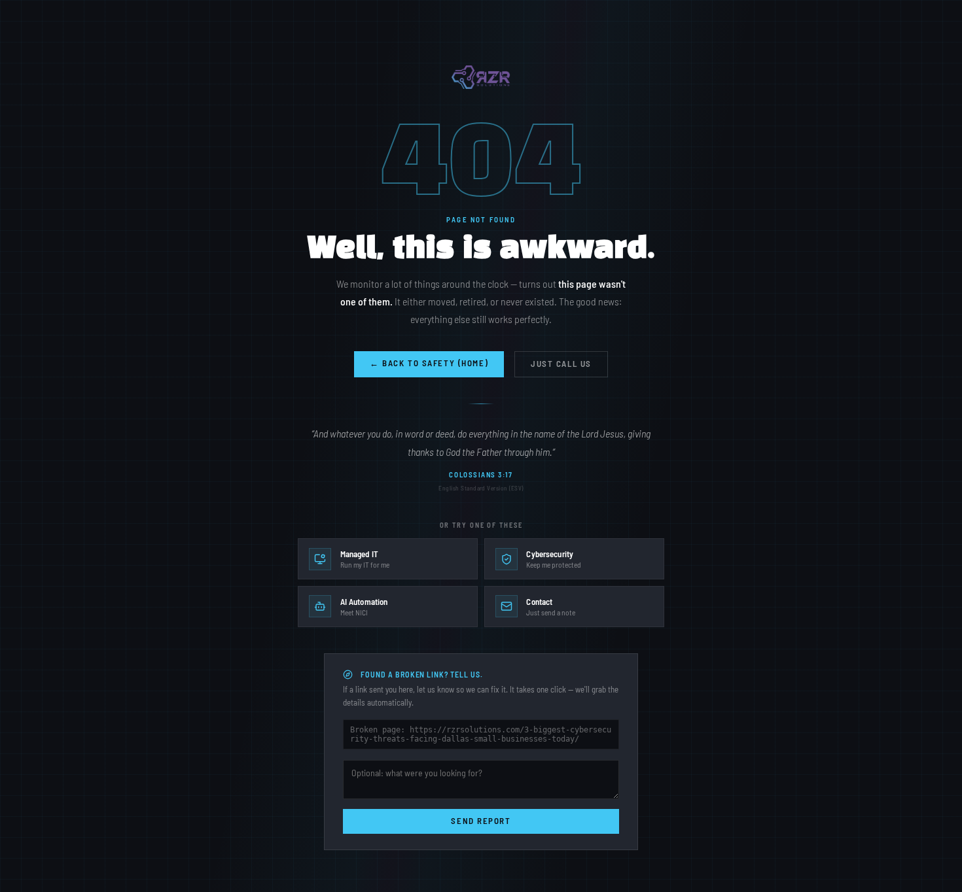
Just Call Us (561, 363)
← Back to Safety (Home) (429, 363)
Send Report (480, 820)
